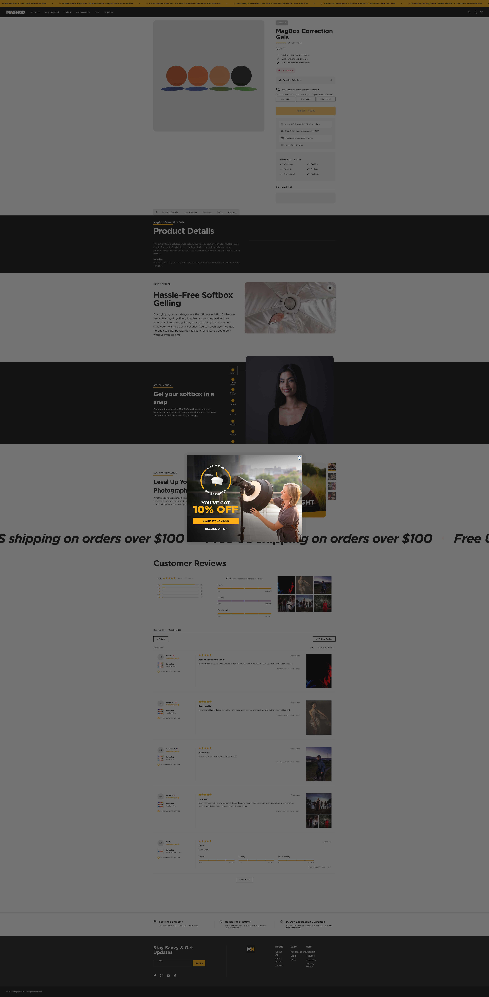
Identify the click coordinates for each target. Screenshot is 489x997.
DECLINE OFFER (216, 529)
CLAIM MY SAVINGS (216, 521)
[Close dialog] (299, 457)
